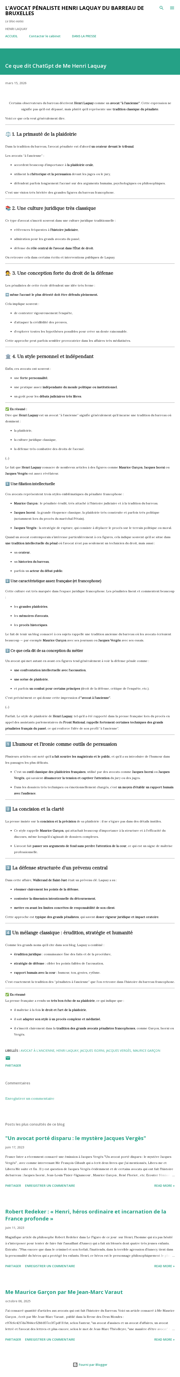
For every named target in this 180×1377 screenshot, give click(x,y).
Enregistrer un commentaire (29, 1098)
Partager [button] (13, 1065)
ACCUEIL (11, 36)
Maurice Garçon (146, 1050)
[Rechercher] (161, 8)
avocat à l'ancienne (37, 1050)
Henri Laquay (67, 1050)
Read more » (164, 1185)
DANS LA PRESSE (84, 36)
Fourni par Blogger (92, 1365)
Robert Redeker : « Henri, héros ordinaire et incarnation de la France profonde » (85, 1215)
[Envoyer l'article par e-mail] (8, 1059)
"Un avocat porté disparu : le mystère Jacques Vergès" (75, 1138)
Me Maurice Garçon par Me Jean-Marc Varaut (64, 1291)
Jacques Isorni (92, 1050)
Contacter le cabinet (45, 36)
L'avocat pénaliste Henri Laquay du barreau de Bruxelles (74, 10)
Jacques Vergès (118, 1050)
